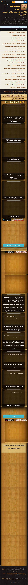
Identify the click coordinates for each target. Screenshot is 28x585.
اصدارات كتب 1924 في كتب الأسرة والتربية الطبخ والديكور (14, 54)
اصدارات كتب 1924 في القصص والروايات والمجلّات (15, 46)
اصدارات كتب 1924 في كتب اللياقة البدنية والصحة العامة (14, 74)
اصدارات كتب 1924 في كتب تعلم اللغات (17, 82)
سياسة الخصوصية (10, 573)
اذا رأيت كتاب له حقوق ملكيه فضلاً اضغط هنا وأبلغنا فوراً (11, 579)
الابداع (25, 91)
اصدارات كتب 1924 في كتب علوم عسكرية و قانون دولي (14, 43)
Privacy (9, 575)
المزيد (13, 416)
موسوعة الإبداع (13, 582)
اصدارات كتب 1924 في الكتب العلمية (18, 87)
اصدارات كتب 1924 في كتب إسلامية (18, 38)
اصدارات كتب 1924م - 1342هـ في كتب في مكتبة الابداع (15, 93)
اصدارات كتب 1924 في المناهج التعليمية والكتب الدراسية (14, 57)
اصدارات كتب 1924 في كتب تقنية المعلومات (16, 32)
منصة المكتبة (17, 573)
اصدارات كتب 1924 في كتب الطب (19, 71)
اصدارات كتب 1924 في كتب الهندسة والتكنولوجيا (15, 60)
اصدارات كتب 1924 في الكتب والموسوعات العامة (15, 85)
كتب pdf (14, 575)
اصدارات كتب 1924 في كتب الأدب (18, 76)
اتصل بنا (18, 575)
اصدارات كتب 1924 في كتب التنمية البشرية (17, 49)
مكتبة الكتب (22, 573)
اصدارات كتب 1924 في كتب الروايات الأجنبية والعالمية (15, 52)
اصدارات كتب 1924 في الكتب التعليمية (18, 41)
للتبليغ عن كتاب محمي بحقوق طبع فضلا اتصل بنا (12, 570)
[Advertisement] (12, 231)
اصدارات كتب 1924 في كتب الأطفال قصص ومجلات (15, 68)
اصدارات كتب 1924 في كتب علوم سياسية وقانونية (15, 79)
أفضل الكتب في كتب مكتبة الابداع (18, 27)
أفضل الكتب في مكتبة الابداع (13, 245)
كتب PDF (3, 2)
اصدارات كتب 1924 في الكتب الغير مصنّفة (17, 63)
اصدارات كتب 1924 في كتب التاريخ (18, 35)
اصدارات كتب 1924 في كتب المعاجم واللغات (16, 65)
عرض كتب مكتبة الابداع (21, 30)
